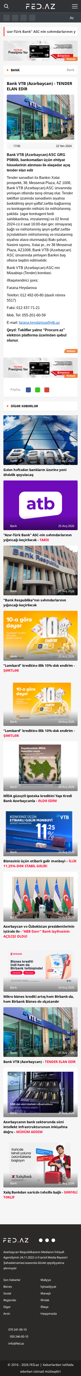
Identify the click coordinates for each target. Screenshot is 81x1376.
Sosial (7, 1293)
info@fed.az (16, 1343)
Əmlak (44, 1300)
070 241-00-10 (17, 1329)
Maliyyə (45, 1280)
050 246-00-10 (18, 1336)
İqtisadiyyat (48, 1287)
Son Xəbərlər (11, 1280)
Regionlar (9, 1300)
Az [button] (72, 17)
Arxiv (6, 1314)
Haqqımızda (48, 1314)
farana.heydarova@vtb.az (39, 323)
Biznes (7, 1287)
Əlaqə (44, 1307)
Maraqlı (45, 1293)
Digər (7, 1307)
